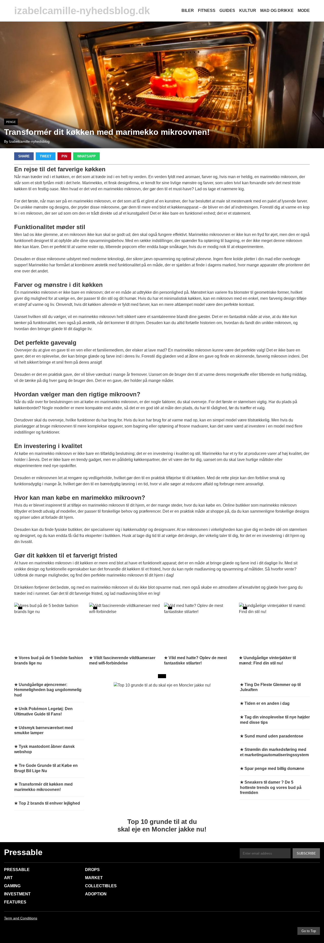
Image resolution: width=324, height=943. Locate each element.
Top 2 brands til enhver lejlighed (49, 803)
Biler (187, 10)
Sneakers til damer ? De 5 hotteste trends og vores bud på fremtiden (270, 787)
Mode (304, 10)
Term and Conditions (20, 918)
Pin (64, 156)
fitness (206, 10)
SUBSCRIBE (306, 853)
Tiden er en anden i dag (267, 703)
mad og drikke (277, 10)
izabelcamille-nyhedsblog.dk (82, 10)
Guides (227, 10)
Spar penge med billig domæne (274, 768)
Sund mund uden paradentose (274, 736)
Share (24, 156)
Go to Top (308, 931)
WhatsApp (86, 156)
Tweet (45, 156)
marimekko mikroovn (278, 505)
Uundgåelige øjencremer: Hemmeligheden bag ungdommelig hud (48, 689)
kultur (247, 10)
